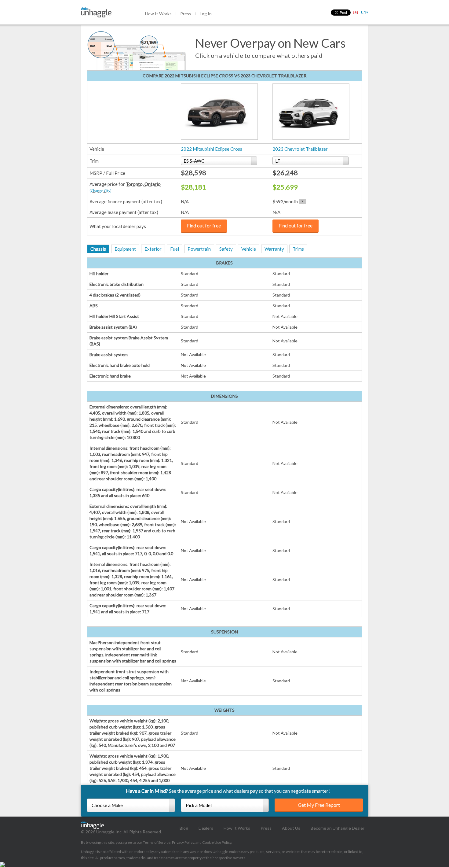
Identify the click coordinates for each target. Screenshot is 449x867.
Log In (206, 13)
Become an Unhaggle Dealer (337, 828)
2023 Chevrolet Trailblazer (300, 149)
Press (185, 13)
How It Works (158, 13)
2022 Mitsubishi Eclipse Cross (211, 149)
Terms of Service (156, 842)
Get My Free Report (319, 805)
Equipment (125, 249)
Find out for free (204, 225)
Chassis (98, 249)
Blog (184, 828)
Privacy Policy (183, 842)
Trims (298, 249)
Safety (226, 249)
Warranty (274, 249)
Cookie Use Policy (216, 842)
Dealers (206, 828)
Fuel (174, 249)
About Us (291, 828)
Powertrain (199, 249)
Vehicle (248, 249)
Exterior (153, 249)
